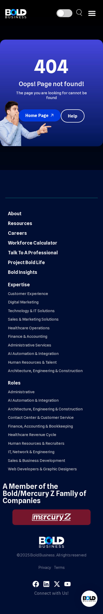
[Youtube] (67, 584)
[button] (92, 13)
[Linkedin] (46, 584)
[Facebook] (35, 584)
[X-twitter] (57, 584)
